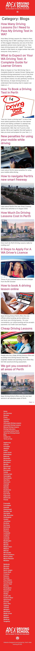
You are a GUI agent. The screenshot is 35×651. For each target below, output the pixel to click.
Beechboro (7, 462)
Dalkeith (6, 486)
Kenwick (6, 529)
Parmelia (6, 578)
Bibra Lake (7, 468)
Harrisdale (7, 513)
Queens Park (8, 584)
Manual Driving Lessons (11, 427)
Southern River (8, 598)
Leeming (6, 537)
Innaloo (6, 519)
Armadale (7, 446)
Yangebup (7, 621)
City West (7, 480)
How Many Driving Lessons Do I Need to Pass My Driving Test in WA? (16, 29)
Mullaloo (6, 560)
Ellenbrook (7, 498)
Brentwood (7, 466)
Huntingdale (7, 517)
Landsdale (7, 533)
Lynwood (6, 539)
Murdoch (6, 566)
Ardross (6, 444)
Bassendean (7, 454)
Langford (6, 535)
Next (31, 402)
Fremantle (7, 503)
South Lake (7, 596)
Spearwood (7, 600)
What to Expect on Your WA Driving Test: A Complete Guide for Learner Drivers (17, 60)
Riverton (6, 586)
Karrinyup (7, 525)
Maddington (7, 541)
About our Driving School (11, 433)
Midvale (6, 551)
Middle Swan (8, 547)
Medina (6, 543)
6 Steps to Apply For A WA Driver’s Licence (16, 250)
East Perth (7, 494)
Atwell (6, 450)
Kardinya (6, 523)
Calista (6, 472)
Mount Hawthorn (9, 554)
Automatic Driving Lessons (12, 425)
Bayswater (7, 458)
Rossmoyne (7, 590)
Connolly (6, 484)
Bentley (6, 464)
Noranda (6, 568)
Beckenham (7, 460)
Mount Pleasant (9, 558)
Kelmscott (7, 527)
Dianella (6, 488)
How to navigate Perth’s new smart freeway (17, 177)
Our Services (8, 413)
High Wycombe (8, 515)
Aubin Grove (7, 452)
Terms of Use (8, 439)
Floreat (6, 500)
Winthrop (6, 619)
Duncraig (6, 492)
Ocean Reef (7, 572)
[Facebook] (17, 638)
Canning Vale (8, 474)
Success (6, 602)
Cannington (7, 476)
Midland (6, 549)
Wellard (6, 615)
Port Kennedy (8, 582)
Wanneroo (7, 611)
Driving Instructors (9, 429)
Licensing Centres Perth (11, 431)
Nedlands (7, 564)
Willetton (6, 617)
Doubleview (7, 490)
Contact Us (7, 437)
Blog (5, 435)
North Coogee (8, 570)
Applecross (7, 443)
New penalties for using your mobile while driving (17, 140)
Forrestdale (7, 505)
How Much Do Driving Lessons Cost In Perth (16, 214)
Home (5, 411)
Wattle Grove (8, 613)
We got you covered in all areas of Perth (16, 367)
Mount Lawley (8, 556)
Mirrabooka (7, 553)
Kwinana (6, 531)
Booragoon (7, 470)
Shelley (6, 594)
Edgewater (7, 496)
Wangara (6, 609)
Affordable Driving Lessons (12, 423)
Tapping (6, 605)
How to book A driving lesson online (16, 287)
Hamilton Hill (8, 511)
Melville (6, 545)
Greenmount (8, 509)
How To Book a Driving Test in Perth (16, 90)
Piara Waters (8, 580)
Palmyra (6, 576)
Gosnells (6, 507)
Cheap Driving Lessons (16, 328)
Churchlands (8, 478)
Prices (6, 417)
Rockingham (7, 588)
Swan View (7, 603)
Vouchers (7, 419)
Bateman (6, 456)
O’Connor (7, 574)
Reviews (6, 415)
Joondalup (7, 521)
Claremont (7, 482)
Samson (6, 592)
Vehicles (6, 421)
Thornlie (6, 607)
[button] (17, 11)
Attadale (6, 448)
